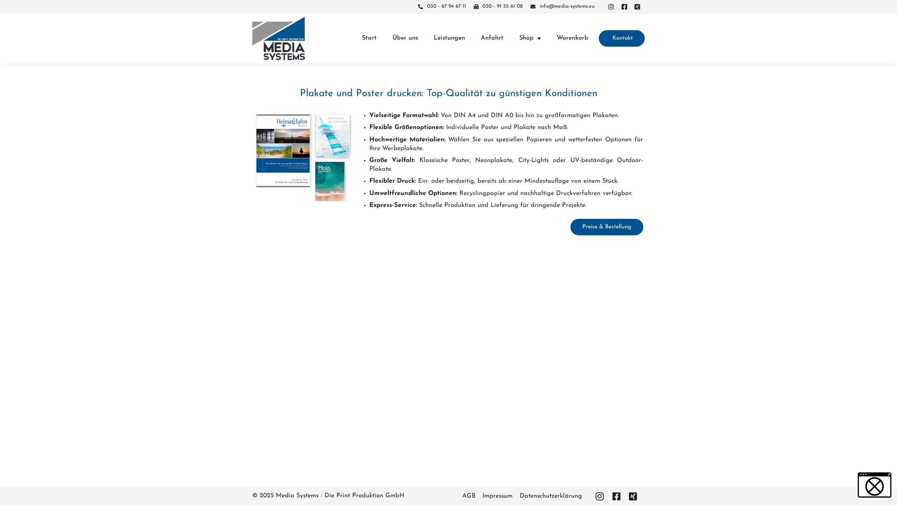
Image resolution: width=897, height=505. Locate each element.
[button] (874, 485)
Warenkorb (572, 38)
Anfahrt (492, 38)
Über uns (405, 38)
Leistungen (449, 38)
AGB (468, 496)
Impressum (497, 496)
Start (369, 38)
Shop (526, 38)
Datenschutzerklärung (551, 496)
